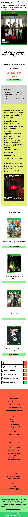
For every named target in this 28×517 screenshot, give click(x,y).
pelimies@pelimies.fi (14, 427)
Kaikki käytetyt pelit (13, 7)
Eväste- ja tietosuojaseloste (14, 410)
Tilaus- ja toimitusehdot (14, 407)
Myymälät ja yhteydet (14, 404)
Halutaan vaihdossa (9, 382)
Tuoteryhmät (11, 5)
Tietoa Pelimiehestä (14, 401)
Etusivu (5, 5)
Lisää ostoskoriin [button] (14, 246)
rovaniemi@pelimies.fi (14, 453)
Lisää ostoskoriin (14, 79)
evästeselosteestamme (13, 509)
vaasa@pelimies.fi (14, 483)
